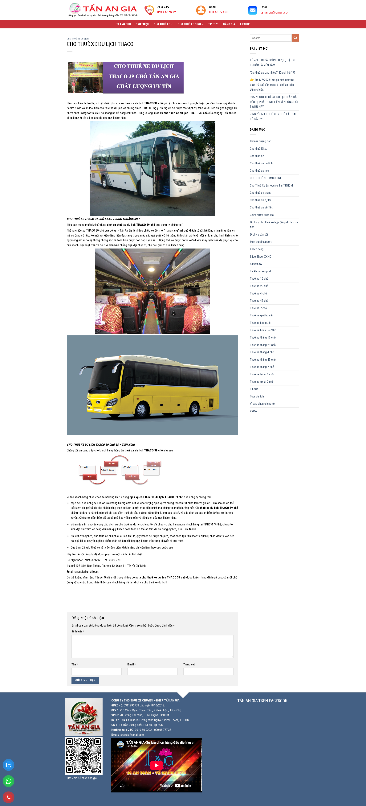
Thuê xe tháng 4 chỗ (262, 352)
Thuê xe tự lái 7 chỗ (262, 382)
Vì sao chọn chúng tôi (262, 403)
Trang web (189, 664)
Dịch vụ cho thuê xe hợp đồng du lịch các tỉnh (274, 224)
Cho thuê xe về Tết (261, 207)
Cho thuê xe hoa (259, 170)
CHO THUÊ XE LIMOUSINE (266, 178)
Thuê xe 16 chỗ (259, 278)
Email (131, 664)
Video (253, 411)
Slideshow (256, 264)
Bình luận (77, 631)
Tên (74, 664)
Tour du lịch (257, 396)
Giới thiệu (142, 24)
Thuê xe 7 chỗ (258, 308)
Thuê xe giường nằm (262, 315)
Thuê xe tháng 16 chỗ (263, 337)
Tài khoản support (260, 271)
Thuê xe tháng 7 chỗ (262, 367)
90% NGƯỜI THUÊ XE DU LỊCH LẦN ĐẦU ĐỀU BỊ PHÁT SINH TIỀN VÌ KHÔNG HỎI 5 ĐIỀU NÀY (274, 102)
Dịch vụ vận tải (259, 234)
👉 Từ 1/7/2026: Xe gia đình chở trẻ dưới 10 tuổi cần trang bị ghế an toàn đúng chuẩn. (272, 84)
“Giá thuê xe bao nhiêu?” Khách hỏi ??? (272, 72)
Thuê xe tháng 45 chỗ (263, 359)
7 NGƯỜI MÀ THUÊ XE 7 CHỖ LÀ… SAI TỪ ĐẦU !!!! (273, 116)
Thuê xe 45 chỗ (259, 300)
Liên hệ (245, 24)
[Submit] (295, 38)
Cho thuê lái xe (258, 148)
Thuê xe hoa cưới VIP (263, 330)
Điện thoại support (261, 242)
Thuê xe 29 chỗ (259, 286)
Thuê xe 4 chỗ (258, 293)
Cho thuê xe (162, 24)
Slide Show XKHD (260, 256)
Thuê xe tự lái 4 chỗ (262, 374)
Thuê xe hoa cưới (260, 323)
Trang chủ (123, 24)
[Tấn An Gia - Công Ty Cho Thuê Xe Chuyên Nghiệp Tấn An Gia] (103, 10)
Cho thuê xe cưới (189, 24)
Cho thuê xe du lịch (78, 39)
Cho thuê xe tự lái (260, 200)
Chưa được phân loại (262, 215)
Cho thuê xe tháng (260, 193)
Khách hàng (256, 249)
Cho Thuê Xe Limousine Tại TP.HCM (271, 185)
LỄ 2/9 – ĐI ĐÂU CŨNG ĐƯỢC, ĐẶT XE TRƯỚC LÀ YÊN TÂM (273, 62)
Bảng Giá (229, 24)
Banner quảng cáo (260, 141)
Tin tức (213, 24)
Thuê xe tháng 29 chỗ (263, 345)
